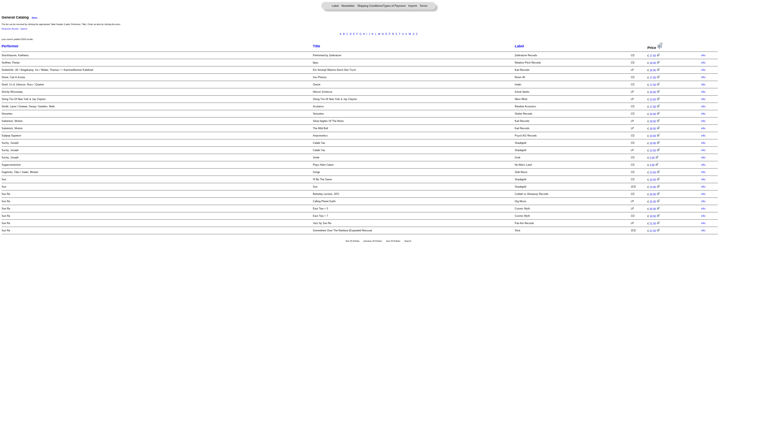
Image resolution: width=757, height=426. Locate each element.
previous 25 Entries (373, 241)
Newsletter (348, 5)
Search (23, 29)
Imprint (412, 5)
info (703, 55)
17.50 (653, 55)
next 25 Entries (393, 241)
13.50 (653, 99)
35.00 (653, 208)
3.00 (652, 165)
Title (316, 46)
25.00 (653, 92)
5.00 (652, 157)
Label (335, 5)
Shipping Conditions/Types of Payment (381, 5)
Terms (423, 5)
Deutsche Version (10, 29)
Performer (10, 46)
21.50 (653, 223)
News (34, 18)
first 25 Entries (353, 241)
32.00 (653, 201)
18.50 (653, 63)
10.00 (653, 114)
